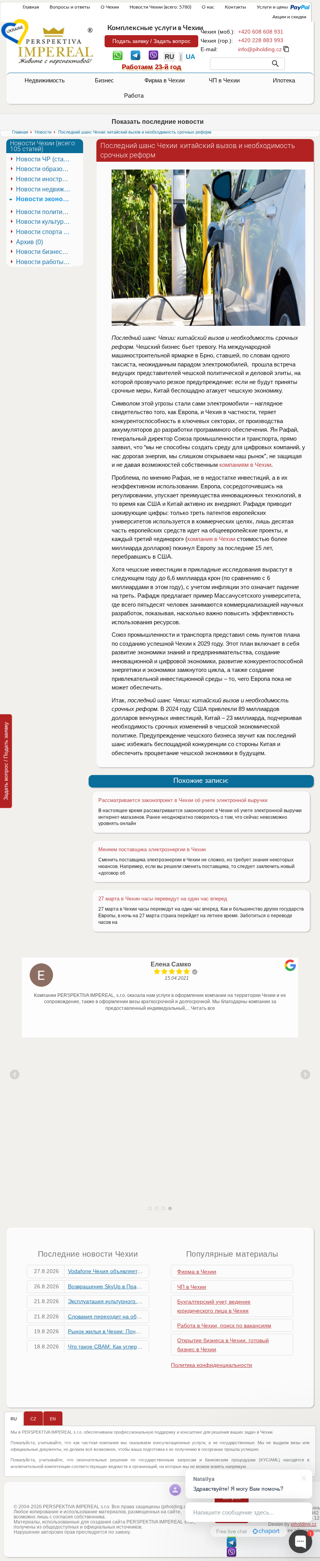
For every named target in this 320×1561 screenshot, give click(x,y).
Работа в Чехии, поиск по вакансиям (224, 1325)
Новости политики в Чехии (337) (44, 212)
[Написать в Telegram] (135, 54)
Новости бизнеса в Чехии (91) (44, 251)
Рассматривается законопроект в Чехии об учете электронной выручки (182, 800)
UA (190, 57)
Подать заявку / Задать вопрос (151, 41)
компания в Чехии (211, 539)
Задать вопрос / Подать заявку (6, 761)
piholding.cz (303, 1524)
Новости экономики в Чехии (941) (44, 199)
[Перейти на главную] (55, 45)
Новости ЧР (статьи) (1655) (44, 159)
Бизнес (104, 80)
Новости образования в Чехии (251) (44, 169)
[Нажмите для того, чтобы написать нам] (260, 49)
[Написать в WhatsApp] (117, 54)
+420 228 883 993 (260, 40)
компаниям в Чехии (245, 464)
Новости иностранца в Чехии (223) (44, 179)
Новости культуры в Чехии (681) (44, 221)
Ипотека (284, 80)
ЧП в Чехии (224, 80)
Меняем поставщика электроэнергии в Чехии (152, 849)
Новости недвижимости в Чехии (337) (44, 189)
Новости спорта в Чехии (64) (44, 232)
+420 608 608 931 (260, 32)
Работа (134, 95)
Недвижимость (45, 80)
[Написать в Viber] (153, 54)
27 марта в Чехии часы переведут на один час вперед (162, 899)
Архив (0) (29, 242)
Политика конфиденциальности (211, 1365)
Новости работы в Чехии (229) (44, 262)
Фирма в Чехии (164, 80)
